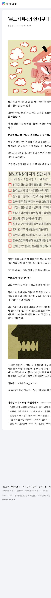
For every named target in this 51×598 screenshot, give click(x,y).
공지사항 (42, 486)
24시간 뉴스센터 (29, 486)
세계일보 (11, 3)
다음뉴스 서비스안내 (11, 486)
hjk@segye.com (28, 383)
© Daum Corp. (8, 499)
